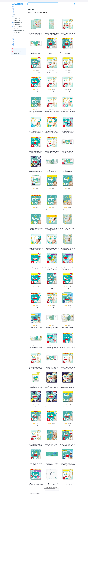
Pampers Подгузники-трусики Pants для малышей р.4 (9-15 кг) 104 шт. (51, 425)
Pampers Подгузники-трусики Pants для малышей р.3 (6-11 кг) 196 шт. (36, 152)
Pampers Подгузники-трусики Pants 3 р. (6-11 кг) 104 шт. (52, 53)
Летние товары (17, 45)
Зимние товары (17, 24)
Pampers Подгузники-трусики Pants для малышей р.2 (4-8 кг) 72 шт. (36, 425)
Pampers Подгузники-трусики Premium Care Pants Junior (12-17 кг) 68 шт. (67, 72)
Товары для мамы (17, 36)
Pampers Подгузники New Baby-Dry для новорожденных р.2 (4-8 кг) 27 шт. (36, 229)
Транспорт (16, 14)
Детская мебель (17, 6)
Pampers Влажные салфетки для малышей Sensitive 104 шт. (67, 171)
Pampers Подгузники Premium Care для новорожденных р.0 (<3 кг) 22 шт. (52, 249)
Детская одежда (17, 16)
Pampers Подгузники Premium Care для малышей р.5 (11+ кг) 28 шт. (36, 132)
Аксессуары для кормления (19, 30)
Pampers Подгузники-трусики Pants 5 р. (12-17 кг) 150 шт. (67, 53)
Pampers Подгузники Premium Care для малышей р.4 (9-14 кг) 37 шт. (67, 112)
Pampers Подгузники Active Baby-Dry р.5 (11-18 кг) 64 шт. (52, 445)
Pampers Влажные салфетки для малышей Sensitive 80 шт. (52, 368)
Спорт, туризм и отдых (18, 22)
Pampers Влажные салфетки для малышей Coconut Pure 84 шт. (36, 348)
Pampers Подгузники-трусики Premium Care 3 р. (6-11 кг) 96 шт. (67, 368)
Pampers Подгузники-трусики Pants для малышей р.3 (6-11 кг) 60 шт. (36, 288)
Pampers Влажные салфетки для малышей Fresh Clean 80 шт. (52, 464)
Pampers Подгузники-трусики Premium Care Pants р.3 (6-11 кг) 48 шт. (52, 34)
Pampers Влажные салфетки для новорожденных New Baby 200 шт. (36, 387)
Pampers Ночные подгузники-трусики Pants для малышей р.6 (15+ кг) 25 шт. (52, 406)
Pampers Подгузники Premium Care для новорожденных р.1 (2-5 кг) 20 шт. (67, 249)
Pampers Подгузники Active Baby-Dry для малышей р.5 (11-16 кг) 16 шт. (52, 209)
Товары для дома (17, 43)
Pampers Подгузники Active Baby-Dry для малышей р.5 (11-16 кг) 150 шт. (36, 209)
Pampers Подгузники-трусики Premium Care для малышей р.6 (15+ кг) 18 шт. (36, 445)
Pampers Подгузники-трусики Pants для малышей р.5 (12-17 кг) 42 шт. (36, 72)
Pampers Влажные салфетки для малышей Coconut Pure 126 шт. (67, 328)
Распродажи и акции (18, 48)
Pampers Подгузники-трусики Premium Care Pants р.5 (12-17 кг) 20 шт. (52, 91)
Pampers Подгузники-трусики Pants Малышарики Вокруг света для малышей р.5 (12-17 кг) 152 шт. (51, 268)
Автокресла (16, 12)
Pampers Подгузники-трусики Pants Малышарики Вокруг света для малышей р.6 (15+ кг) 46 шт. (67, 268)
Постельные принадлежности (19, 8)
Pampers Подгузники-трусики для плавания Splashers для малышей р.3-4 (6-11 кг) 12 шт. (68, 308)
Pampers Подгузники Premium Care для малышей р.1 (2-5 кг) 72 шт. (36, 249)
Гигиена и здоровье (18, 26)
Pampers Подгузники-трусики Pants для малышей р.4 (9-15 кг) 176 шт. (67, 348)
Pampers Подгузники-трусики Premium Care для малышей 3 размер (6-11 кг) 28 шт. (67, 92)
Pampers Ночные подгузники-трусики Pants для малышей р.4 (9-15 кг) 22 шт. (52, 387)
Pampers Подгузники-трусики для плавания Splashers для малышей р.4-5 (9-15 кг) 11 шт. (36, 328)
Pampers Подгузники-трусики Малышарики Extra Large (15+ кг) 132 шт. (36, 484)
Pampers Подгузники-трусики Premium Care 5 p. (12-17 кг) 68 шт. (67, 484)
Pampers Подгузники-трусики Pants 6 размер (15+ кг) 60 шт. (36, 268)
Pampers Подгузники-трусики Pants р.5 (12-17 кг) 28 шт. (67, 425)
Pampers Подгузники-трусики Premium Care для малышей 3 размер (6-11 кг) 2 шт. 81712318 (52, 112)
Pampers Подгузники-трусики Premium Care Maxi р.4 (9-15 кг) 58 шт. (52, 307)
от (30, 12)
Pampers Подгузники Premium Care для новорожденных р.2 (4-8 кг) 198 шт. (52, 132)
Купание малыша (17, 32)
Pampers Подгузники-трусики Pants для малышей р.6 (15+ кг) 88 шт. (36, 307)
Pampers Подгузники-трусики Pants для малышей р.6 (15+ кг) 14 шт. (51, 288)
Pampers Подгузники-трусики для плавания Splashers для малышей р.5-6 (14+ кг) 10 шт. (68, 464)
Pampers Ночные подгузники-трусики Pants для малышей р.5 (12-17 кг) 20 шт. (68, 387)
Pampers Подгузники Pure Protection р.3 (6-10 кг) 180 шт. (51, 484)
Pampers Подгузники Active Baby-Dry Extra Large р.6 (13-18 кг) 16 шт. (36, 112)
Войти (75, 4)
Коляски (15, 10)
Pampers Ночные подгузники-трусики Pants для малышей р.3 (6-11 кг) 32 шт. (36, 171)
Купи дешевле (16, 53)
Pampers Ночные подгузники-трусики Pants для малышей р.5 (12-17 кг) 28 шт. (36, 406)
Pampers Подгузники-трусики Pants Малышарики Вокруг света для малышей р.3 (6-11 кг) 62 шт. (67, 132)
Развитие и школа (17, 41)
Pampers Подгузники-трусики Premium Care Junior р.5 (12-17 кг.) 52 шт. (52, 152)
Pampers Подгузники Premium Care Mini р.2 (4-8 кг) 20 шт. (67, 229)
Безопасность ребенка (18, 34)
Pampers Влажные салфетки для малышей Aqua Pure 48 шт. (52, 328)
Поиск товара (28, 4)
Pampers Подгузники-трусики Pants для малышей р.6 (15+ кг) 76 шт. (67, 445)
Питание (16, 28)
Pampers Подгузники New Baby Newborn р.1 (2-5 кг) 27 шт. (67, 209)
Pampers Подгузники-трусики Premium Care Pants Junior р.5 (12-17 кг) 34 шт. (36, 368)
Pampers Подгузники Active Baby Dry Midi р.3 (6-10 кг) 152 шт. (67, 406)
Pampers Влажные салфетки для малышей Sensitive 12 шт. (36, 53)
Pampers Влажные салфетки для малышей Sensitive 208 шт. (36, 190)
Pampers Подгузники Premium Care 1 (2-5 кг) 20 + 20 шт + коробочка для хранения (52, 229)
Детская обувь (17, 18)
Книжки (15, 38)
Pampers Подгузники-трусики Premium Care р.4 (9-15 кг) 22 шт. (67, 34)
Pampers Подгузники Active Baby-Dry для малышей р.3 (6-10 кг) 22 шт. (67, 190)
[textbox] (43, 4)
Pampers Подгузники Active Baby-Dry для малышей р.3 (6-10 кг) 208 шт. (52, 190)
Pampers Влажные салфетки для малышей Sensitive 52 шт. (67, 152)
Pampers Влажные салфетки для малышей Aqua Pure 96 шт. (52, 171)
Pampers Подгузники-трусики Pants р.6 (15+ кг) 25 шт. (36, 464)
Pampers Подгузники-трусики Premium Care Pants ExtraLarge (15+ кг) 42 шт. (52, 72)
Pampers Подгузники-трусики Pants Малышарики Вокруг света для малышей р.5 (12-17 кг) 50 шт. (51, 348)
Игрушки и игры (17, 20)
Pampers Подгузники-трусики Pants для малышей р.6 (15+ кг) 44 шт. (67, 288)
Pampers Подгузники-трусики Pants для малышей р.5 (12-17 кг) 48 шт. (36, 91)
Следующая (37, 493)
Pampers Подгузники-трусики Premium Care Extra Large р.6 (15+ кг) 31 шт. (36, 34)
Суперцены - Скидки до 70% (19, 51)
